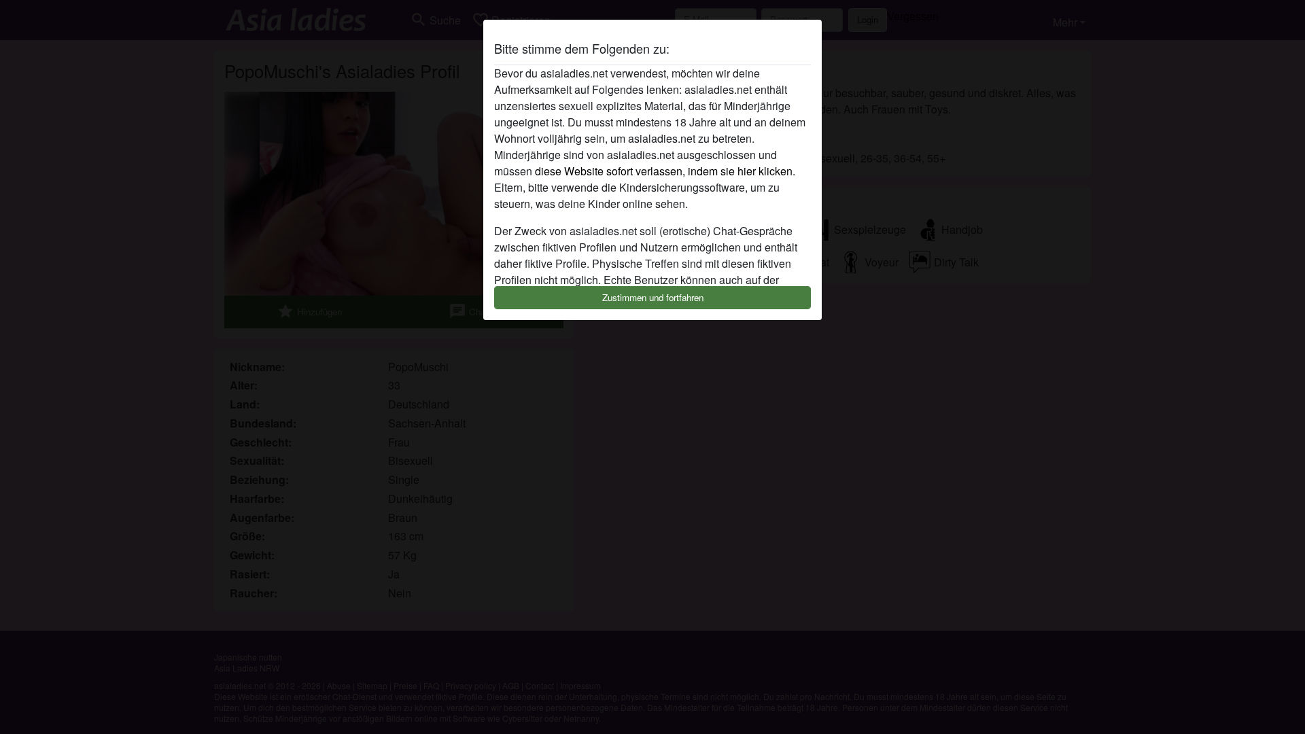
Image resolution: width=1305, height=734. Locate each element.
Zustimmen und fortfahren (652, 297)
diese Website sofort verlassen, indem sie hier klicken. (665, 171)
